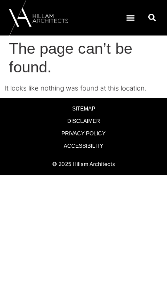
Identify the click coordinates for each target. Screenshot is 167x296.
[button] (130, 17)
